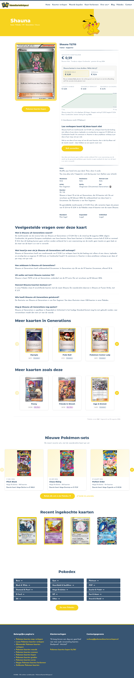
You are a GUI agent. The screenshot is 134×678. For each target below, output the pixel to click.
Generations (30, 25)
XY (23, 25)
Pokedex (120, 5)
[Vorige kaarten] (17, 344)
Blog (113, 5)
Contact (128, 5)
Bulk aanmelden (72, 148)
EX (17, 599)
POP (91, 585)
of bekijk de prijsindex (85, 496)
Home (47, 5)
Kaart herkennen (92, 5)
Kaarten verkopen (59, 5)
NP (53, 594)
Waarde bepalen (76, 5)
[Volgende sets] (132, 470)
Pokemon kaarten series (26, 660)
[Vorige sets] (2, 470)
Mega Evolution (58, 590)
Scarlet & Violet (95, 590)
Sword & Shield (95, 599)
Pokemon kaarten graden (26, 657)
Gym (54, 581)
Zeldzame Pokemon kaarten (27, 665)
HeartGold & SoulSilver (61, 585)
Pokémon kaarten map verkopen (29, 639)
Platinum (92, 581)
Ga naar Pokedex (67, 607)
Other (54, 599)
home (12, 25)
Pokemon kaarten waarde (26, 650)
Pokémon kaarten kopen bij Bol (63, 650)
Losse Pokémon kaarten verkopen (30, 642)
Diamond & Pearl (23, 590)
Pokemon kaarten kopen (36, 109)
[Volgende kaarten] (117, 344)
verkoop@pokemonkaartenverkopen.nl (102, 639)
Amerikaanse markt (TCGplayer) (74, 120)
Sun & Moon (94, 594)
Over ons (104, 5)
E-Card (19, 594)
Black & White (22, 585)
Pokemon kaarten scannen (27, 652)
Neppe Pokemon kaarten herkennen (31, 663)
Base (18, 581)
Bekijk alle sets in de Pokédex (56, 496)
